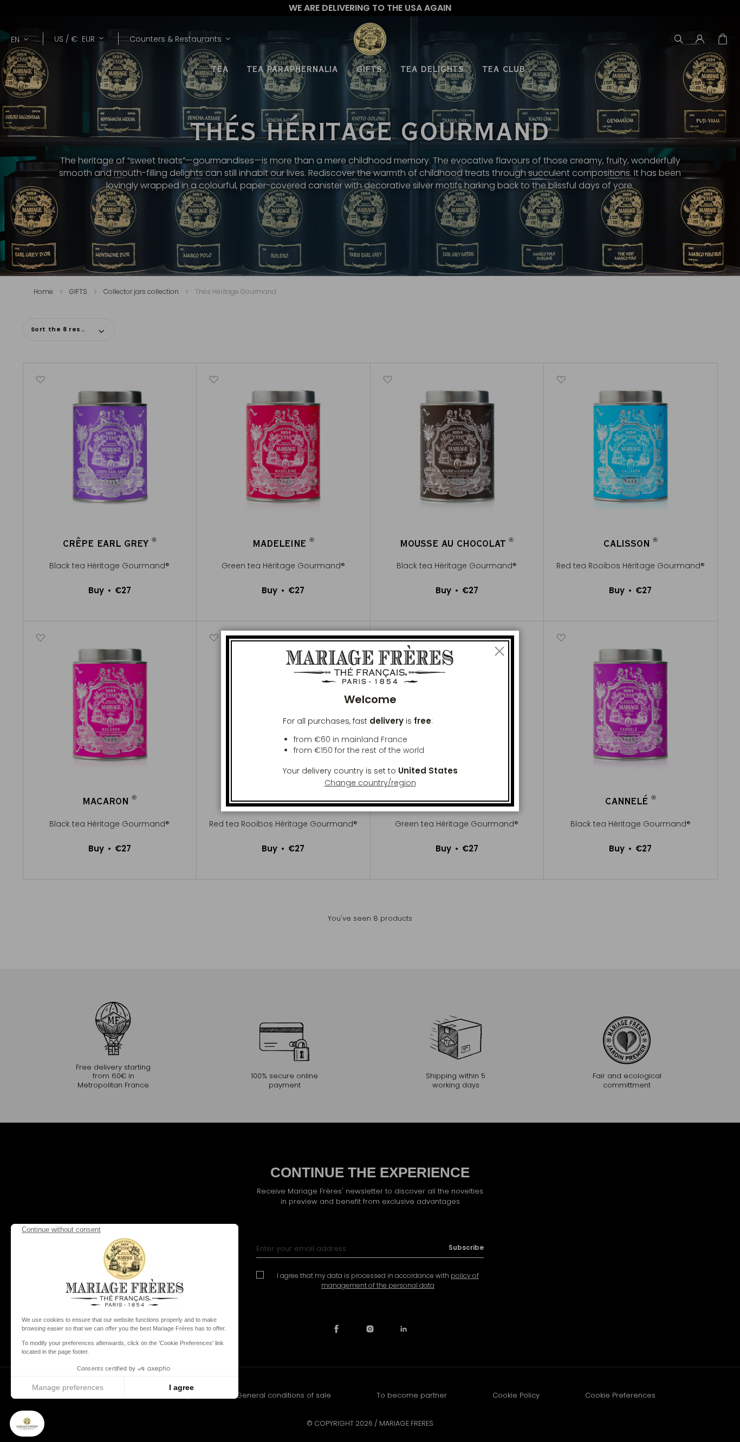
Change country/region (370, 782)
